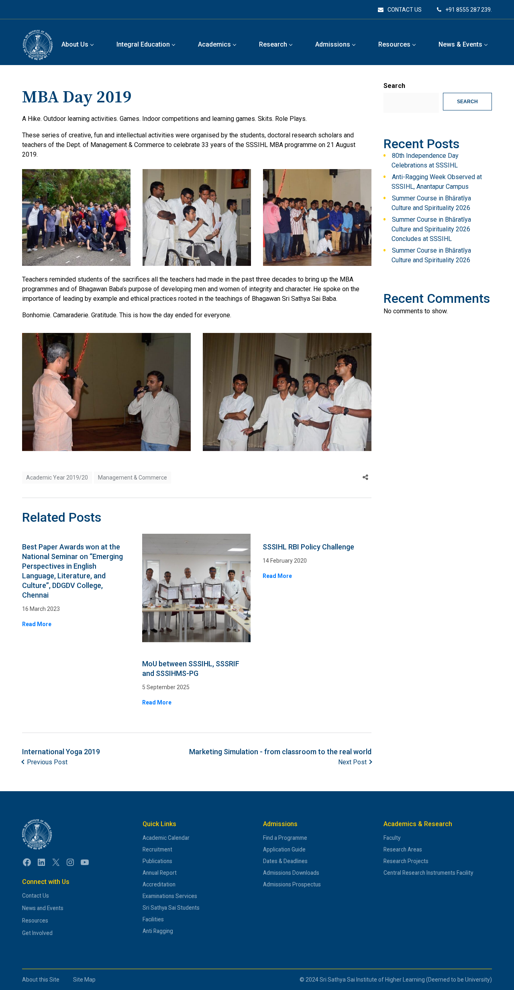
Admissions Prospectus (292, 884)
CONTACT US (405, 9)
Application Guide (284, 849)
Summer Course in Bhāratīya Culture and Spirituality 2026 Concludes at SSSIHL (431, 229)
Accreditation (159, 884)
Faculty (391, 838)
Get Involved (37, 933)
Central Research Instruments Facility (428, 873)
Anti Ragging (158, 931)
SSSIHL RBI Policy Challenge (308, 547)
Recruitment (157, 849)
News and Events (42, 908)
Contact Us (35, 895)
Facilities (153, 919)
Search (394, 86)
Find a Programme (285, 838)
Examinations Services (170, 896)
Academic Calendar (166, 838)
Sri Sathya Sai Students (171, 907)
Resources (35, 920)
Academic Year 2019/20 (57, 477)
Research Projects (405, 861)
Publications (157, 861)
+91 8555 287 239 (468, 9)
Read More (36, 624)
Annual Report (160, 873)
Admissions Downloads (291, 873)
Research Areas (402, 849)
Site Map (84, 979)
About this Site (40, 979)
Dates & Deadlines (285, 861)
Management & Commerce (132, 477)
